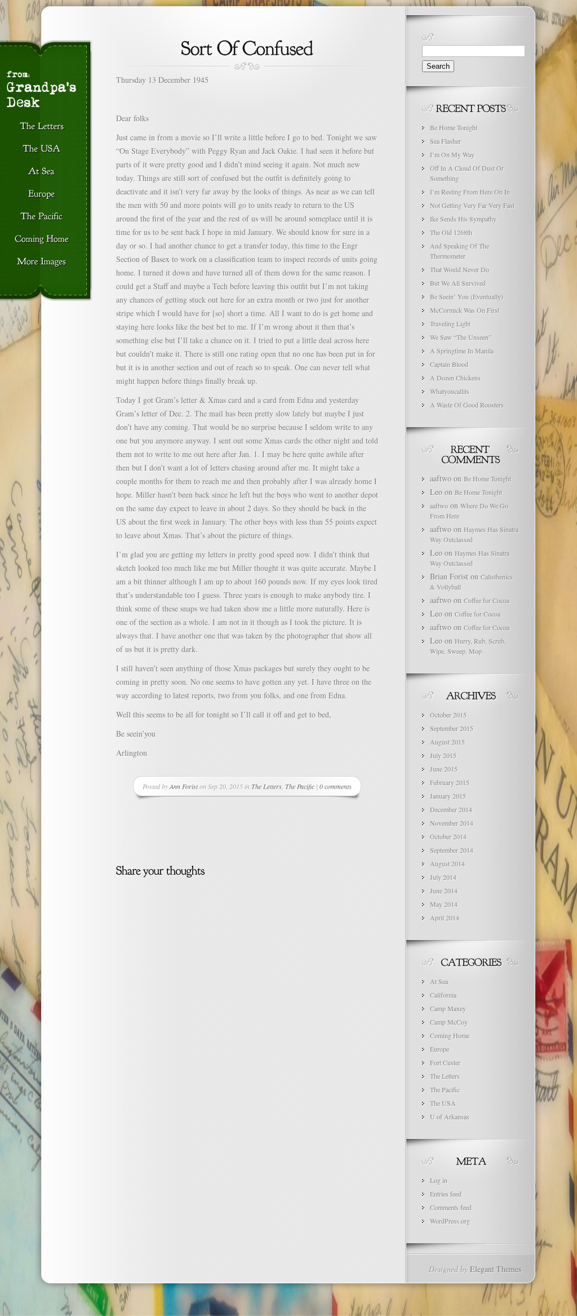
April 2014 (444, 917)
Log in (438, 1180)
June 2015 (444, 768)
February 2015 (449, 782)
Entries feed (445, 1193)
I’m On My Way (452, 154)
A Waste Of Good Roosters (467, 404)
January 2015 (448, 795)
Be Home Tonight (453, 127)
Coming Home (449, 1035)
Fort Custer (445, 1062)
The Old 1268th (451, 232)
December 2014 (451, 809)
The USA (443, 1102)
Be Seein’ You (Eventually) (466, 296)
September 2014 (451, 849)
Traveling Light (450, 323)
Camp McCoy (449, 1021)
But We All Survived (458, 282)
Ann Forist (184, 786)
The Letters (266, 786)
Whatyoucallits (449, 391)
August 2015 (447, 741)
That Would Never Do (459, 269)
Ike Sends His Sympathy (463, 218)
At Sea (439, 981)
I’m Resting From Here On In (470, 191)
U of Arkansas (449, 1116)
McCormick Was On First (464, 309)
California (443, 994)
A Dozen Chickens (455, 377)
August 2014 (447, 863)
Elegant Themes (495, 1269)
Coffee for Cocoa (486, 600)
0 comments (335, 786)
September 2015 (451, 728)
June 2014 (444, 890)
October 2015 (448, 714)
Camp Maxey (448, 1008)
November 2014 (451, 822)
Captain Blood (449, 364)
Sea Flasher (445, 140)
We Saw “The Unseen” (460, 337)
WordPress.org (450, 1220)
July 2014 (443, 876)
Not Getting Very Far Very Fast (472, 205)
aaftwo (439, 505)
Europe (439, 1048)
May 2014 (444, 904)
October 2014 (448, 836)
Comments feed (451, 1207)
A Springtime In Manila (462, 350)
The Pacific (299, 786)
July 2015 (443, 755)
